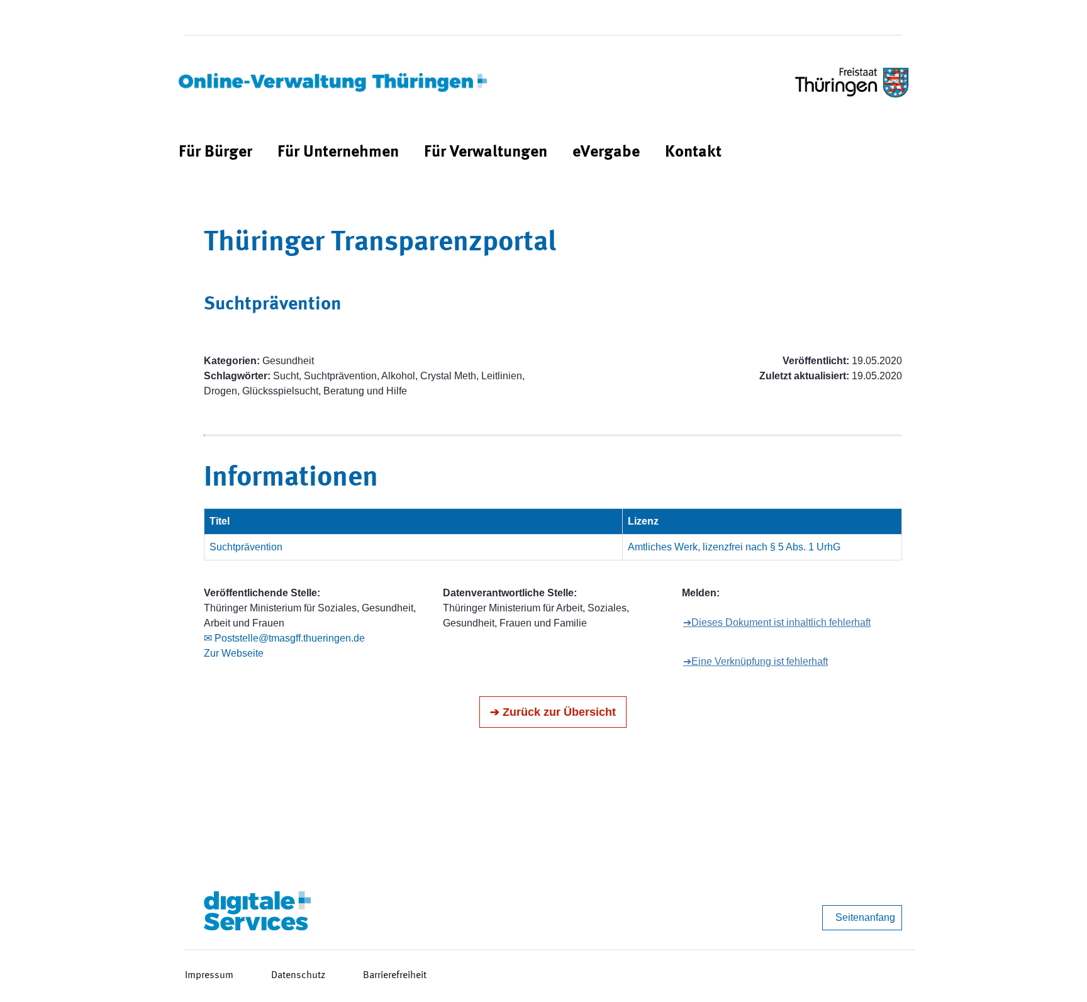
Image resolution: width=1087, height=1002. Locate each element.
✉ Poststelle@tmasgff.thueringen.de (284, 638)
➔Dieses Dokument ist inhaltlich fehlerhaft (777, 622)
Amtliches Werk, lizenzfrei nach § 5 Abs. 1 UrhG (734, 547)
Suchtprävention (245, 547)
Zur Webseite (234, 653)
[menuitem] (215, 152)
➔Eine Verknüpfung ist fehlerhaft (755, 661)
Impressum (209, 976)
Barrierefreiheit (394, 976)
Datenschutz (298, 976)
